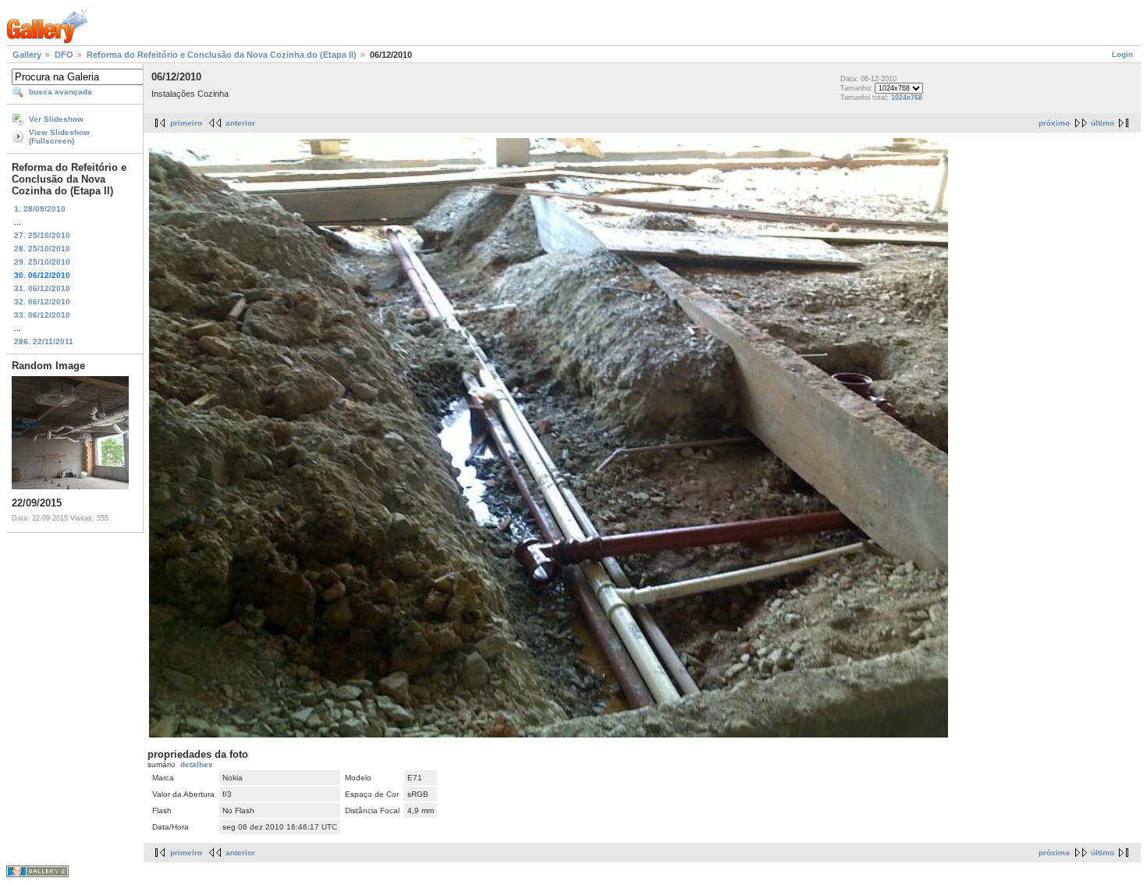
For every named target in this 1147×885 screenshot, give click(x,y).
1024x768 (906, 97)
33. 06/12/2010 (42, 315)
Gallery (26, 54)
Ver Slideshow (56, 119)
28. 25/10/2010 (42, 248)
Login (1122, 54)
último (1102, 123)
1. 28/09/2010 (40, 208)
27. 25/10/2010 (42, 235)
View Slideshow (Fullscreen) (59, 136)
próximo (1054, 123)
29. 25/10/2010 (42, 262)
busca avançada (60, 91)
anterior (240, 123)
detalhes (196, 764)
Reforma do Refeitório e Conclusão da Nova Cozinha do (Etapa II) (222, 54)
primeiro (186, 123)
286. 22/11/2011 (43, 341)
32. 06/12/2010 (42, 301)
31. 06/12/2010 (42, 288)
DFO (64, 54)
